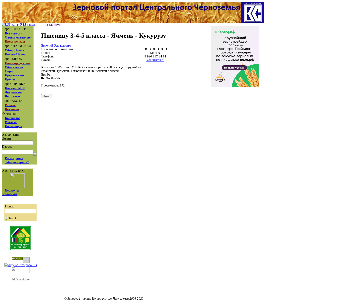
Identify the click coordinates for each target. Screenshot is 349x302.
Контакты (12, 118)
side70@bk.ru (155, 60)
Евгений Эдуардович (56, 45)
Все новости (13, 33)
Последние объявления (10, 192)
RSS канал (27, 24)
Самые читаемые (17, 37)
